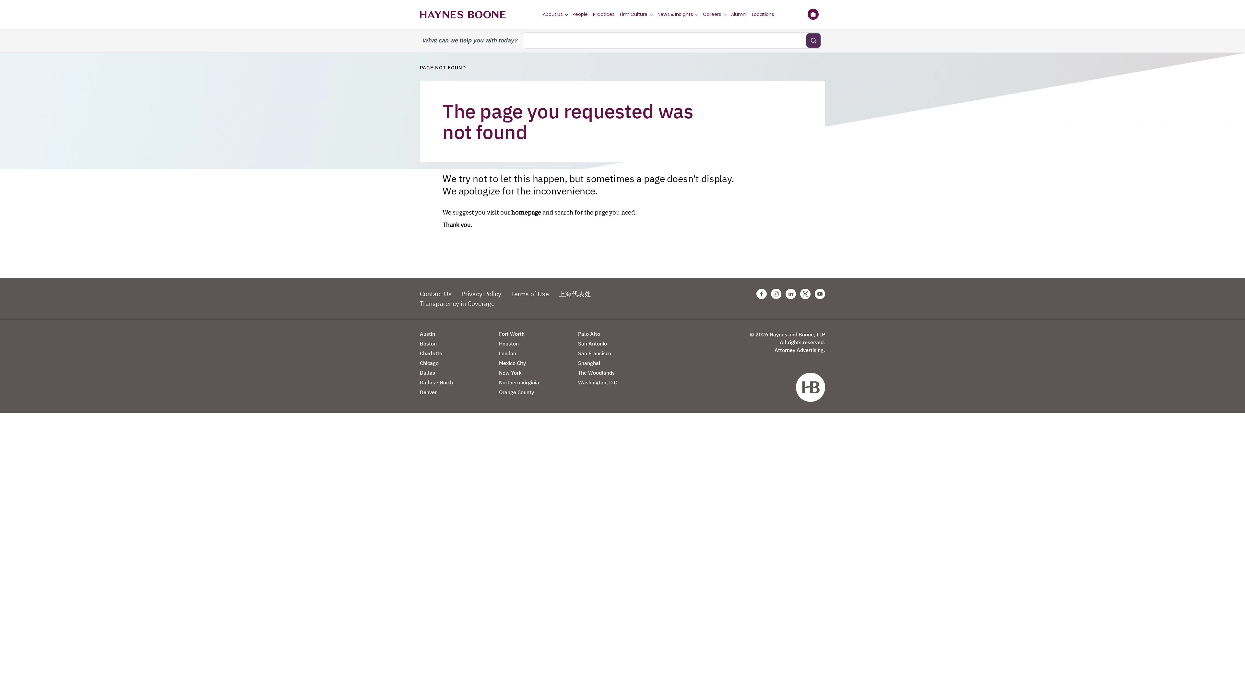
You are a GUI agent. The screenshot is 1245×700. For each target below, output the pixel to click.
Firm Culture (633, 14)
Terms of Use (530, 293)
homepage (526, 212)
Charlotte (431, 353)
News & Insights (675, 14)
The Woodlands (596, 372)
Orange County (516, 392)
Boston (428, 343)
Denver (428, 392)
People (580, 14)
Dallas (427, 372)
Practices (604, 14)
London (507, 353)
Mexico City (512, 363)
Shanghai (589, 363)
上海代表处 (575, 293)
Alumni (739, 14)
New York (510, 372)
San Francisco (594, 353)
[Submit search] (813, 40)
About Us (553, 14)
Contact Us (436, 293)
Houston (509, 343)
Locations (763, 14)
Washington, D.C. (598, 382)
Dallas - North (436, 382)
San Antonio (592, 343)
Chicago (429, 363)
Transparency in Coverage (457, 303)
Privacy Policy (481, 293)
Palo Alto (589, 334)
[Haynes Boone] (463, 14)
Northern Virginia (519, 382)
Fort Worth (512, 334)
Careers (712, 14)
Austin (427, 334)
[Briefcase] (813, 14)
